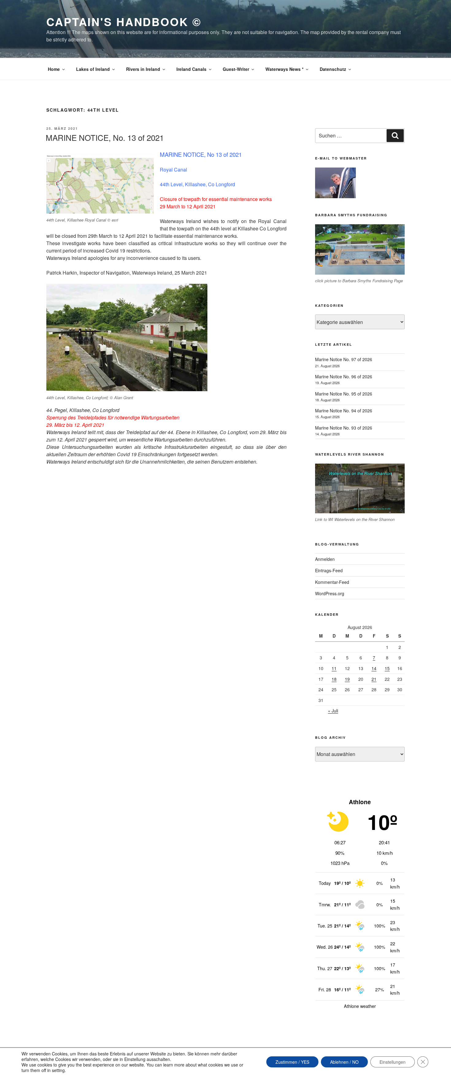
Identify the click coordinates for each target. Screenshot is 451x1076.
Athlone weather (360, 1006)
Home (54, 69)
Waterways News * (284, 69)
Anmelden (325, 559)
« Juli (333, 711)
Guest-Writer (236, 69)
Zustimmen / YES (292, 1062)
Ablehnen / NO (344, 1062)
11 (334, 668)
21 (374, 679)
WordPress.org (329, 593)
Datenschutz (333, 69)
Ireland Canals (191, 69)
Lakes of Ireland (93, 69)
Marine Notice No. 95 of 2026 (343, 394)
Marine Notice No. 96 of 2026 (343, 376)
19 (347, 679)
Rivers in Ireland (143, 69)
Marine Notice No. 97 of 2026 (343, 359)
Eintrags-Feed (329, 570)
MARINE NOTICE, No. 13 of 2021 (105, 137)
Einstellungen (393, 1062)
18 (334, 679)
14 (374, 668)
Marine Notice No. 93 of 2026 (343, 428)
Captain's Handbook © (124, 21)
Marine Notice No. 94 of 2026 (343, 410)
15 (387, 668)
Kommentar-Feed (332, 582)
